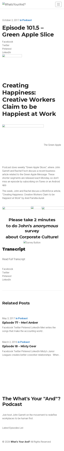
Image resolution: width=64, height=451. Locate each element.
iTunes (42, 181)
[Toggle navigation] (58, 4)
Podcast (27, 20)
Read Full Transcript (13, 261)
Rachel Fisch (21, 170)
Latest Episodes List (12, 427)
